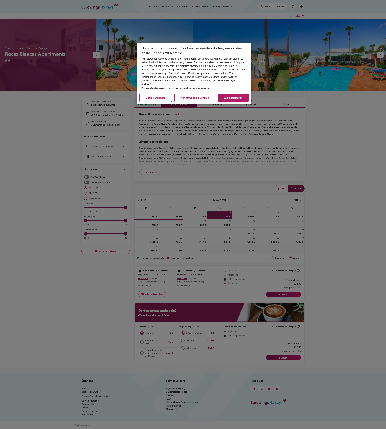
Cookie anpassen (156, 98)
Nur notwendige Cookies (195, 98)
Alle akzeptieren (233, 98)
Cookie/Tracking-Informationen (194, 88)
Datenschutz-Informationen (154, 88)
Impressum (173, 88)
